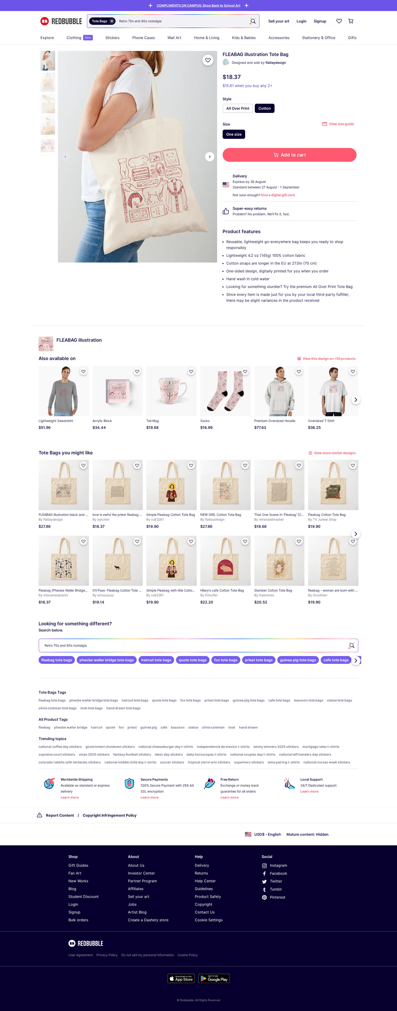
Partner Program (142, 881)
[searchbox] (198, 645)
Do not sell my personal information (147, 955)
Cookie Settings (209, 920)
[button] (198, 5)
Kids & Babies (244, 37)
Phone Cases (143, 37)
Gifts (352, 37)
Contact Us (205, 912)
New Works (78, 881)
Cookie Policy (188, 955)
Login (73, 904)
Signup (74, 912)
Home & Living (206, 37)
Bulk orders (78, 920)
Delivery (202, 865)
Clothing (79, 37)
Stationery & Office (318, 37)
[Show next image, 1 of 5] (209, 156)
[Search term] (252, 21)
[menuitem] (47, 37)
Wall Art (174, 37)
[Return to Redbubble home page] (61, 21)
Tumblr (276, 889)
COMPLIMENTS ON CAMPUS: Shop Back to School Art (198, 5)
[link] (57, 660)
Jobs (132, 904)
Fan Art (74, 873)
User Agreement (80, 955)
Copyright (203, 904)
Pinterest (277, 897)
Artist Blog (137, 912)
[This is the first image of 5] (65, 156)
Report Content (60, 815)
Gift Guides (78, 865)
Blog (72, 888)
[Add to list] (207, 60)
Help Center (205, 881)
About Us (136, 865)
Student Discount (83, 896)
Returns (201, 873)
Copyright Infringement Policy (109, 815)
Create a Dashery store (148, 920)
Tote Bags (48, 692)
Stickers (112, 37)
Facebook (278, 873)
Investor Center (141, 873)
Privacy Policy (107, 955)
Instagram (278, 865)
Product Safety (208, 896)
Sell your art (138, 896)
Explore (47, 37)
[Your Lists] (339, 21)
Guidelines (204, 888)
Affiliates (135, 888)
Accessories (279, 37)
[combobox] (173, 21)
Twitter (276, 881)
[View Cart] (351, 21)
